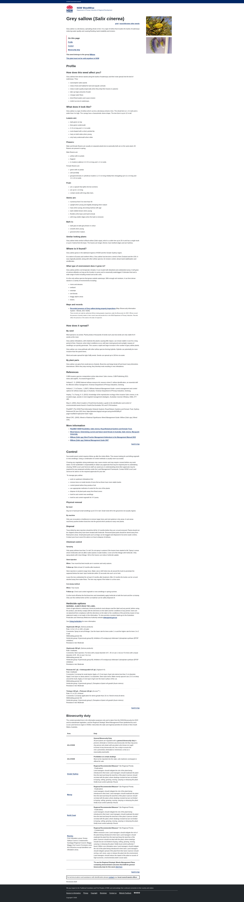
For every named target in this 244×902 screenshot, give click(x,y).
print (116, 23)
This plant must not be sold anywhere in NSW (82, 58)
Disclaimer (103, 893)
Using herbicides (75, 621)
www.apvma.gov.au (110, 617)
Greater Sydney (72, 774)
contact (111, 877)
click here (118, 867)
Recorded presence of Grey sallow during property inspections (93, 308)
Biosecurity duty (74, 50)
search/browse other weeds (130, 23)
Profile (70, 42)
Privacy (85, 893)
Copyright (94, 893)
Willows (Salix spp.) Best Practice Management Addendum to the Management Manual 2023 (103, 437)
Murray (69, 794)
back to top (135, 444)
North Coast (71, 815)
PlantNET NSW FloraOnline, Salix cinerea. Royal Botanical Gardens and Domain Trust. (101, 429)
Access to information (73, 893)
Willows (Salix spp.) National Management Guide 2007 (89, 440)
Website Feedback (125, 893)
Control (70, 46)
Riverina (70, 836)
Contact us (113, 893)
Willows (92, 54)
